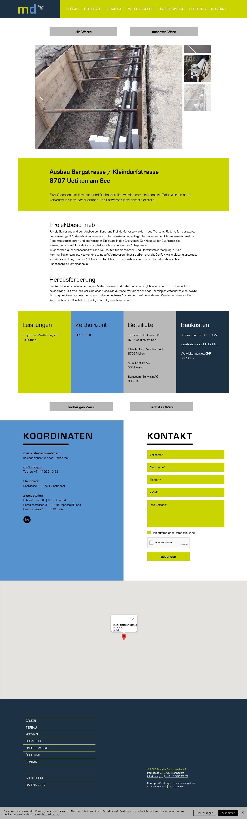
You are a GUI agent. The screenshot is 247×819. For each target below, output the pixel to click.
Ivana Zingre (176, 786)
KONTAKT (32, 762)
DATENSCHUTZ (36, 785)
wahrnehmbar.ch (156, 786)
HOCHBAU (32, 734)
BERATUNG (33, 741)
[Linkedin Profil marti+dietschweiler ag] (27, 519)
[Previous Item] (41, 97)
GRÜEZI (31, 720)
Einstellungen (205, 812)
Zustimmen (228, 812)
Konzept (152, 783)
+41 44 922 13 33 (45, 471)
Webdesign (164, 783)
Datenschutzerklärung (46, 814)
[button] (171, 8)
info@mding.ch (155, 776)
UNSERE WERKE (37, 748)
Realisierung (181, 783)
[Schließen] (242, 813)
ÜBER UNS (33, 755)
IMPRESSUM (34, 778)
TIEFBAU (31, 727)
